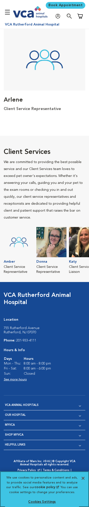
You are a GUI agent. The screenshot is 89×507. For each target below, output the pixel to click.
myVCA (10, 425)
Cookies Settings (42, 502)
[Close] (83, 478)
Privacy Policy (29, 470)
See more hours (15, 379)
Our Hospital (15, 415)
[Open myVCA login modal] (59, 16)
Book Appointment (65, 5)
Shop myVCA (14, 435)
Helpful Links (15, 445)
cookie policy (47, 487)
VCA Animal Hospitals (22, 405)
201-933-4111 (26, 340)
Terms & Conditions (56, 470)
